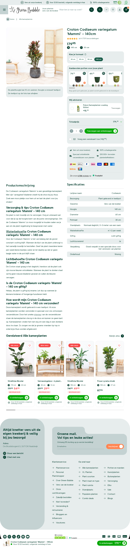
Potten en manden (116, 468)
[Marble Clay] (95, 85)
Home (12, 19)
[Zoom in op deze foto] (34, 55)
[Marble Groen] (101, 85)
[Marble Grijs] (98, 85)
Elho (109, 485)
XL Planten (87, 472)
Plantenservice (62, 468)
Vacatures (60, 522)
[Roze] (118, 85)
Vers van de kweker (65, 485)
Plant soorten (88, 476)
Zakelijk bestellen (63, 497)
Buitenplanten (114, 476)
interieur (37, 314)
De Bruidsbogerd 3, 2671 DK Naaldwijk (20, 446)
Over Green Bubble (64, 480)
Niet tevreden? (63, 502)
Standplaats (87, 489)
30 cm (73, 59)
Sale (109, 489)
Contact (111, 494)
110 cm (89, 59)
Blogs (110, 498)
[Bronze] (76, 85)
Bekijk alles (114, 336)
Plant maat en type (90, 481)
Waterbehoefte (16, 231)
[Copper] (73, 85)
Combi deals (88, 498)
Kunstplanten (113, 472)
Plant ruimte (87, 485)
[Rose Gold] (82, 85)
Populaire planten (90, 494)
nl (106, 10)
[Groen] (93, 85)
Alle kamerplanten (25, 19)
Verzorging (113, 481)
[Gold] (79, 85)
